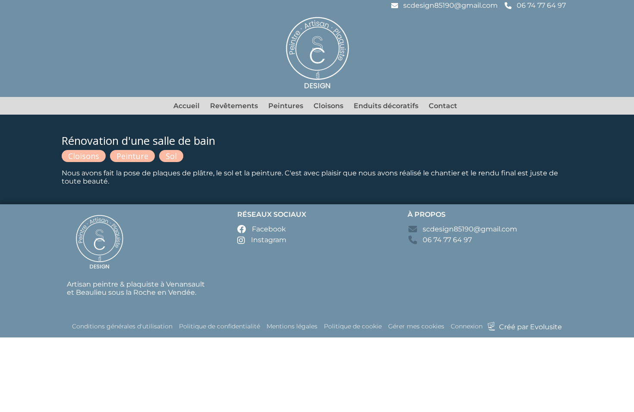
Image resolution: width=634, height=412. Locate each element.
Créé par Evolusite (530, 327)
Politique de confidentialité (219, 326)
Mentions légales (292, 326)
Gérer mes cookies (416, 326)
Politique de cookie (353, 326)
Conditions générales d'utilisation (122, 326)
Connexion (467, 326)
